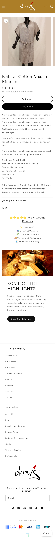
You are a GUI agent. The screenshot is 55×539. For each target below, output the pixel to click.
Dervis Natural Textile (30, 520)
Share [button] (8, 208)
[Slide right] (33, 71)
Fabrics (8, 379)
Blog (7, 420)
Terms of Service (13, 450)
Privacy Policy (11, 432)
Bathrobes (10, 367)
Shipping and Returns (15, 426)
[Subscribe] (47, 498)
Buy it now (27, 106)
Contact (9, 444)
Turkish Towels (11, 355)
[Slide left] (22, 71)
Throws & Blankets (13, 373)
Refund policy (11, 456)
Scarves (9, 391)
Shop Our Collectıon (21, 319)
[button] (3, 6)
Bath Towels (10, 361)
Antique (8, 397)
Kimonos (9, 385)
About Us (9, 414)
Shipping (14, 91)
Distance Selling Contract (17, 438)
